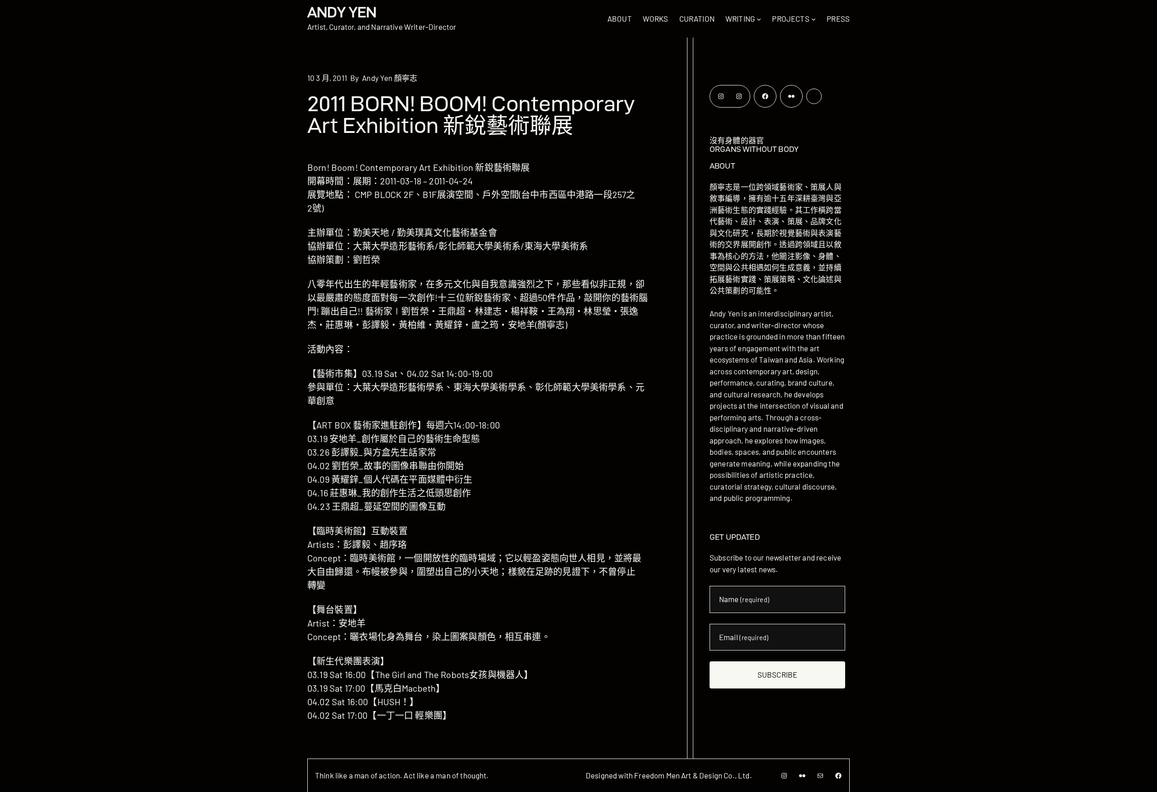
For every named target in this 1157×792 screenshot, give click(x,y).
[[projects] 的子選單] (813, 18)
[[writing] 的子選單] (759, 18)
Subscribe (777, 674)
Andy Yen (341, 12)
